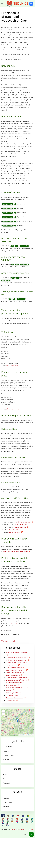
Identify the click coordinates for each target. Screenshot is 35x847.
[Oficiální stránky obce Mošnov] (31, 818)
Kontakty (6, 751)
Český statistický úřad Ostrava (15, 662)
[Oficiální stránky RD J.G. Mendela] (8, 815)
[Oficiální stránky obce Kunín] (27, 818)
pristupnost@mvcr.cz (12, 409)
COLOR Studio (15, 829)
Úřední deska (7, 802)
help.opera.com (13, 529)
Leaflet (22, 735)
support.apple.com (14, 532)
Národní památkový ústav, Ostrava (16, 677)
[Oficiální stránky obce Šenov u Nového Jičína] (22, 821)
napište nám (13, 623)
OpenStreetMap (29, 735)
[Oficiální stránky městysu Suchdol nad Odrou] (17, 821)
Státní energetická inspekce (14, 698)
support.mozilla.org (20, 527)
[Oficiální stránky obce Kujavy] (22, 818)
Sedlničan (6, 807)
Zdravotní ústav (11, 700)
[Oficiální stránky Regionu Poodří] (3, 815)
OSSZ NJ (8, 690)
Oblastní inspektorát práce (14, 682)
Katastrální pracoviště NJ (14, 667)
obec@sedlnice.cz (12, 365)
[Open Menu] (2, 3)
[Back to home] (17, 3)
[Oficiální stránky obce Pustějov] (7, 821)
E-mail (17, 634)
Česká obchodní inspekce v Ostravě (17, 657)
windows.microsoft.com (23, 522)
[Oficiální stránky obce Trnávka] (27, 821)
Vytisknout (7, 634)
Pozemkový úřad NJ (12, 695)
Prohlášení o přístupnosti (26, 829)
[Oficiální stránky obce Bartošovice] (18, 815)
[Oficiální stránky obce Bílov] (27, 815)
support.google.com (21, 524)
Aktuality (6, 798)
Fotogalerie (7, 783)
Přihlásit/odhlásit (9, 755)
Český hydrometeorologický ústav (16, 660)
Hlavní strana (7, 747)
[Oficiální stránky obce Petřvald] (2, 821)
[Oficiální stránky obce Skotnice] (12, 821)
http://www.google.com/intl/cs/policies (16, 551)
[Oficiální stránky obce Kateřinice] (17, 818)
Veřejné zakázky (8, 641)
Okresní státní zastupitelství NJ (15, 687)
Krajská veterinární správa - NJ (15, 672)
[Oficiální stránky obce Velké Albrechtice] (31, 821)
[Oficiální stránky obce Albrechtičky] (13, 815)
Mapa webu (6, 760)
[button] (17, 720)
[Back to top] (31, 834)
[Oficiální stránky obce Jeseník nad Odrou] (7, 818)
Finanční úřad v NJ (11, 665)
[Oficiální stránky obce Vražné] (2, 824)
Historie (5, 774)
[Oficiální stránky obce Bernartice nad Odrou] (23, 815)
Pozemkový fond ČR (12, 693)
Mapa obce (6, 779)
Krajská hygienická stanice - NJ (15, 670)
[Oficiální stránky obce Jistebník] (12, 818)
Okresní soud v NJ (11, 685)
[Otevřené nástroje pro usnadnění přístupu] (31, 4)
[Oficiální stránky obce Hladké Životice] (2, 818)
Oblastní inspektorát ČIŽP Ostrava (16, 680)
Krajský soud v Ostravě (13, 675)
